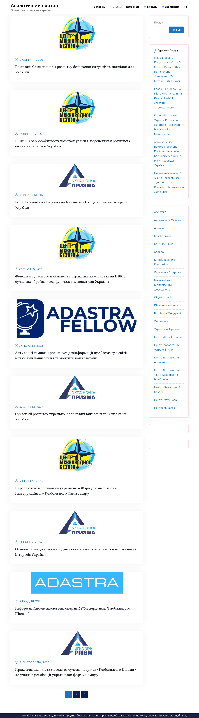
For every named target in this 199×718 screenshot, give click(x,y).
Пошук (158, 22)
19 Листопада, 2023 (34, 662)
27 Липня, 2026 (30, 134)
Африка (159, 228)
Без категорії (162, 236)
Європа (159, 251)
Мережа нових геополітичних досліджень (164, 285)
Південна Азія (163, 297)
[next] (84, 694)
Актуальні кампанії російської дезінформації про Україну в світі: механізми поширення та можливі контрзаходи (71, 355)
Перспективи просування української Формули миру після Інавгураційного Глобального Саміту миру (65, 491)
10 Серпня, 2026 (31, 59)
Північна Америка (166, 305)
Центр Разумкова (165, 399)
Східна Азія (161, 321)
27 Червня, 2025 (31, 345)
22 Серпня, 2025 (31, 269)
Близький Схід (164, 244)
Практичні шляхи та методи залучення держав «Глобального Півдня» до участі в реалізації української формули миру (75, 672)
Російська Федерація (168, 313)
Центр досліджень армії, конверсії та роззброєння (166, 375)
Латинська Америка (167, 272)
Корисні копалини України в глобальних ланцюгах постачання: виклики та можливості (169, 125)
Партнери (132, 7)
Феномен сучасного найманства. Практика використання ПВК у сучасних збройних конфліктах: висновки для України (70, 279)
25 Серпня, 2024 (31, 407)
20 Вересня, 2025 (32, 195)
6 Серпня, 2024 (30, 542)
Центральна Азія (165, 407)
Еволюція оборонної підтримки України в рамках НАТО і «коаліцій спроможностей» (168, 98)
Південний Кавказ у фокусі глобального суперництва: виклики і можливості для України (169, 182)
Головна (99, 7)
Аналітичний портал (34, 5)
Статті (114, 7)
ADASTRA (160, 212)
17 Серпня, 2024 (31, 481)
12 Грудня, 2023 (30, 601)
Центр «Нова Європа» (168, 337)
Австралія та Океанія (167, 220)
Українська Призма (166, 329)
